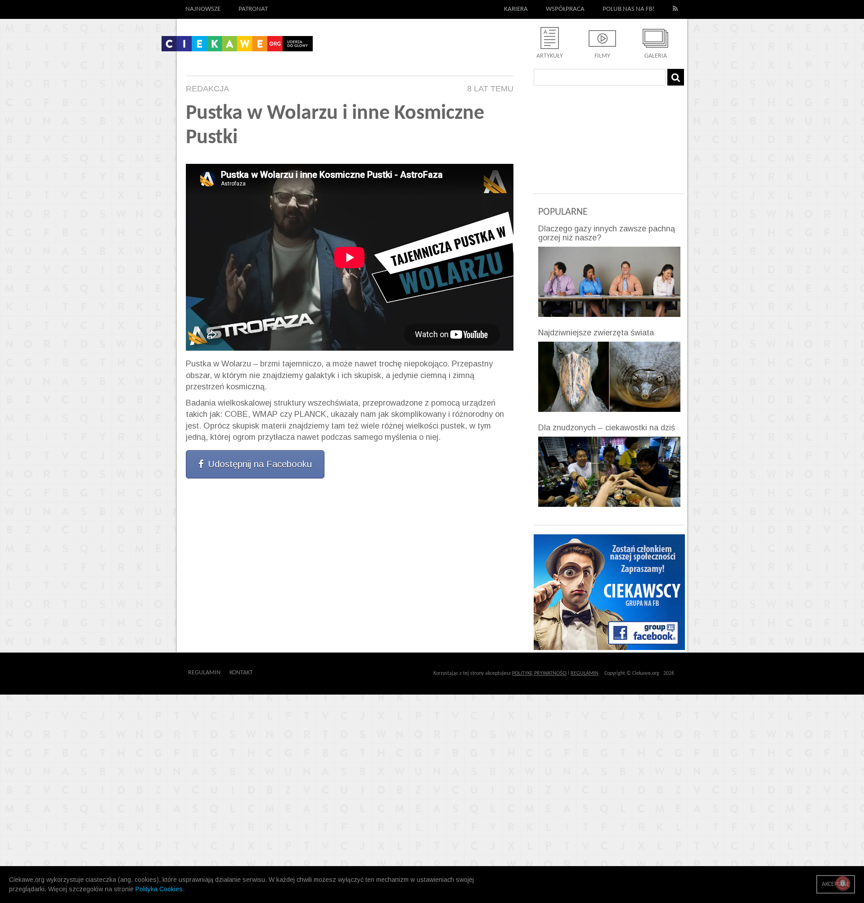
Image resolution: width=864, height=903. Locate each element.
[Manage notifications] (843, 883)
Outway (273, 672)
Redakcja (207, 88)
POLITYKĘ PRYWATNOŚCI (539, 673)
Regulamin (204, 672)
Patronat (253, 9)
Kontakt (241, 672)
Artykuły (549, 56)
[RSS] (675, 9)
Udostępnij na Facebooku (260, 464)
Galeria (655, 56)
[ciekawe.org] (237, 47)
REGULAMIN (584, 673)
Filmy (602, 56)
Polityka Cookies (159, 889)
